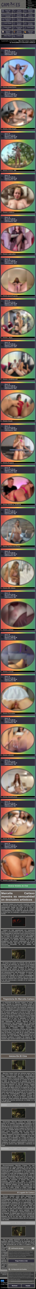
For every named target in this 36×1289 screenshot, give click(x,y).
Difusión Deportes (19, 15)
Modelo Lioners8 (8, 671)
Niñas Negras (8, 35)
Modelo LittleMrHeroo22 (10, 379)
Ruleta (30, 7)
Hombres (30, 3)
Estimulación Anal (7, 28)
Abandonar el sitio (12, 1264)
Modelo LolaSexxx (8, 212)
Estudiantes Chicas (8, 19)
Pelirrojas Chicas (30, 32)
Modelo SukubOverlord (10, 796)
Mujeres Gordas (30, 11)
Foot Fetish (30, 27)
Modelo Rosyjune (8, 462)
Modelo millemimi (8, 755)
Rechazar (14, 1285)
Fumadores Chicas (19, 28)
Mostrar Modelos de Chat (18, 886)
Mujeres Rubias (8, 32)
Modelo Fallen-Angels (9, 128)
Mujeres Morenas (19, 32)
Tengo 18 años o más (21, 1261)
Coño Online (30, 19)
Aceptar (28, 1285)
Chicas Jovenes (30, 15)
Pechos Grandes (30, 23)
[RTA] (32, 1264)
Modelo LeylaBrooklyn (10, 880)
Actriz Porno (13, 41)
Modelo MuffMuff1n (9, 838)
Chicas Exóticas (19, 11)
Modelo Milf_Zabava (9, 588)
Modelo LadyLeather (9, 254)
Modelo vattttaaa (8, 629)
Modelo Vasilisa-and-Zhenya (11, 546)
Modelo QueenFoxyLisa (10, 295)
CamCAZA (4, 41)
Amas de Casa (7, 11)
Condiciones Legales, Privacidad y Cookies (21, 1281)
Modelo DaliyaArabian (9, 87)
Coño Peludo (7, 23)
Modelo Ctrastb (7, 421)
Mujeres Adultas (19, 19)
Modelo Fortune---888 (9, 170)
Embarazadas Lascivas (8, 15)
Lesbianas (19, 35)
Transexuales (31, 5)
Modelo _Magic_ (8, 337)
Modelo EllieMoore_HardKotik (12, 504)
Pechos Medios (19, 23)
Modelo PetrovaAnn (9, 713)
